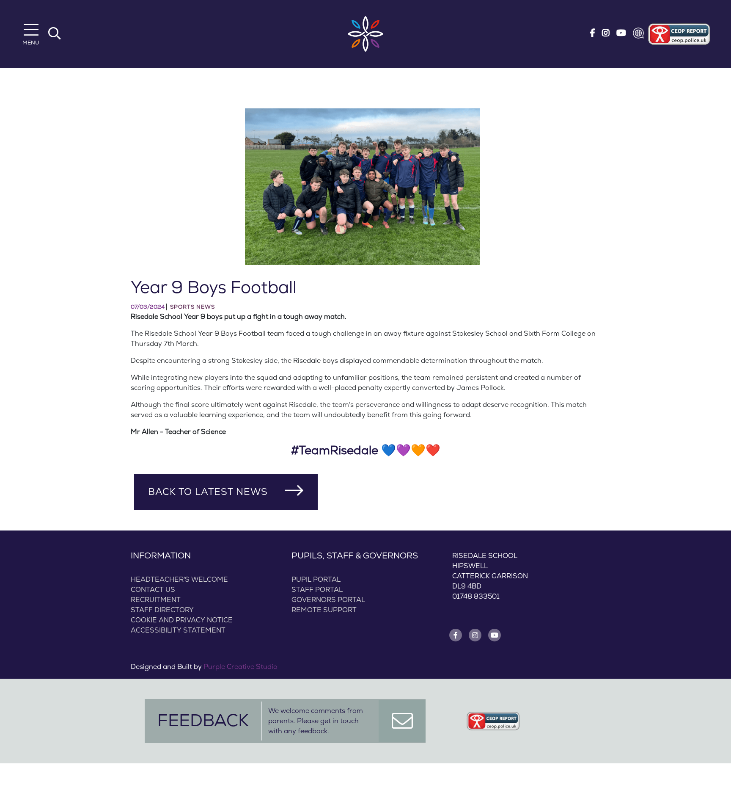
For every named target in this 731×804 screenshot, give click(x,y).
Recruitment (156, 600)
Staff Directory (162, 610)
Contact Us (153, 590)
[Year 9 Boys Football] (362, 186)
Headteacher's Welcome (179, 579)
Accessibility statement (178, 630)
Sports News (192, 307)
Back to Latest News (208, 492)
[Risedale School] (365, 34)
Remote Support (324, 610)
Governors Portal (328, 600)
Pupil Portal (316, 579)
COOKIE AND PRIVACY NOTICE (182, 620)
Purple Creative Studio (240, 667)
